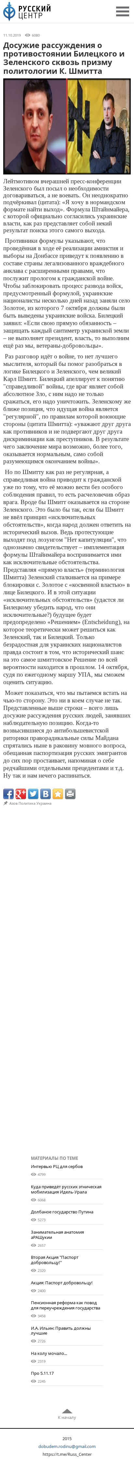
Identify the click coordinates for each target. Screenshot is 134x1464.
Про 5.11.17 (42, 1373)
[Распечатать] (70, 794)
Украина (43, 803)
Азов (13, 803)
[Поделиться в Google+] (21, 794)
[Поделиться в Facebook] (8, 794)
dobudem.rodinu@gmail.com (67, 1446)
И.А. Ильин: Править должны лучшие (61, 1330)
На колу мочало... (49, 1353)
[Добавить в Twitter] (33, 794)
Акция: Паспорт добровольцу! (62, 1283)
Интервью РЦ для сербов (57, 1166)
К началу (67, 1417)
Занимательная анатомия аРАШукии (57, 1234)
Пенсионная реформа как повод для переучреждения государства (65, 1305)
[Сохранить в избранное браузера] (58, 794)
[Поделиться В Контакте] (45, 794)
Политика (27, 803)
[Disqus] (67, 896)
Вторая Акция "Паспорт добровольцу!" (54, 1259)
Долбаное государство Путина (62, 1212)
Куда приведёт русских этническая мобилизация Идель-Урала (66, 1189)
